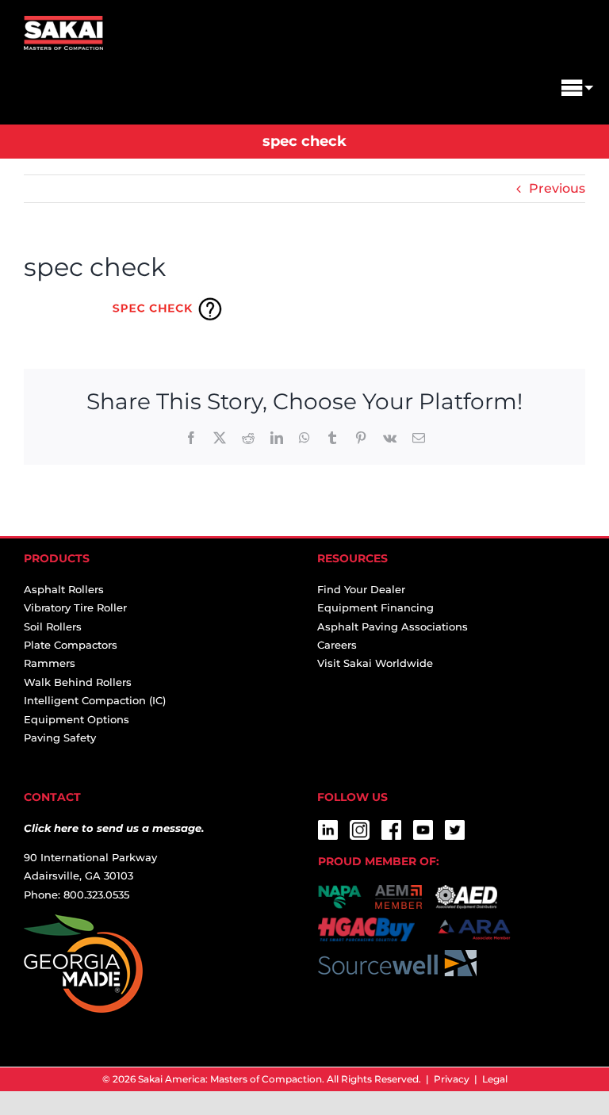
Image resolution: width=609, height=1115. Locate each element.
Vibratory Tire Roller (75, 607)
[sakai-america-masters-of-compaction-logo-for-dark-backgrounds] (63, 21)
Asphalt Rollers (64, 589)
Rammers (49, 663)
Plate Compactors (70, 644)
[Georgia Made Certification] (83, 923)
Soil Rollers (53, 626)
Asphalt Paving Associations (392, 626)
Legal (495, 1079)
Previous (557, 188)
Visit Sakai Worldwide (375, 663)
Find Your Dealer (361, 589)
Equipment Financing (375, 607)
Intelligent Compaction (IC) (95, 700)
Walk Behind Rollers (78, 682)
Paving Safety (60, 737)
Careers (337, 644)
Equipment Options (76, 719)
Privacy (451, 1079)
